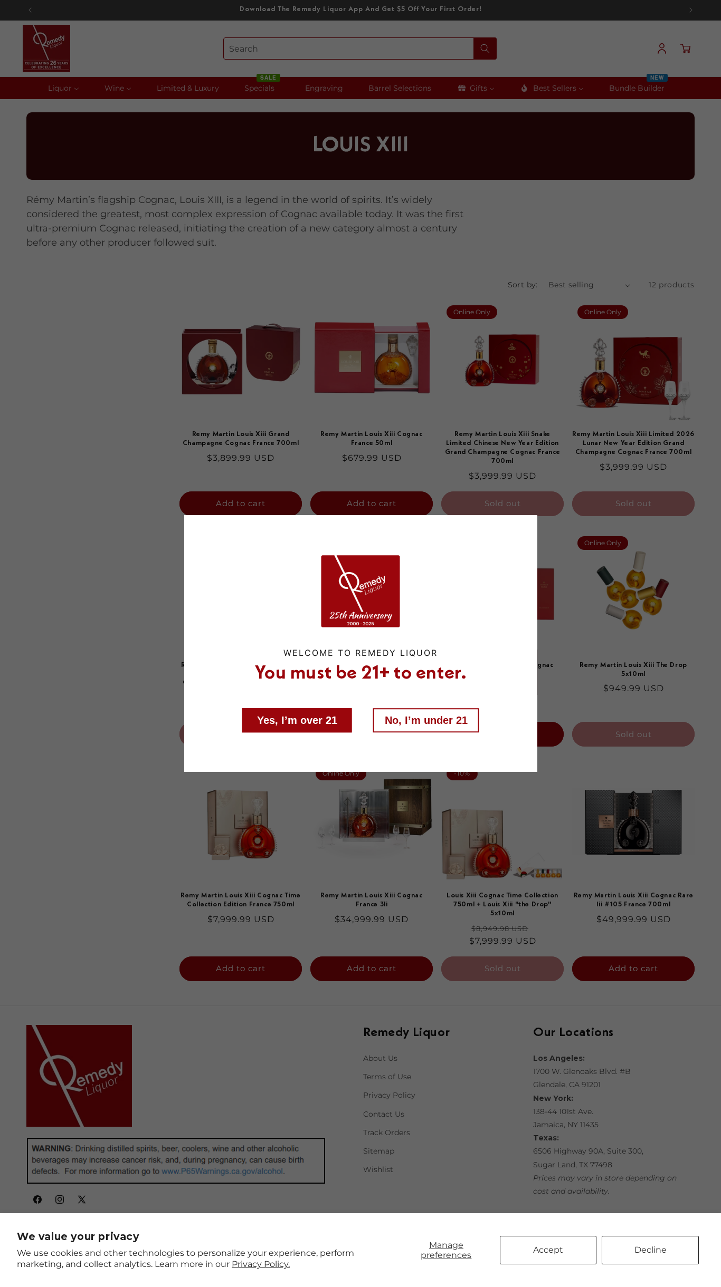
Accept (548, 1250)
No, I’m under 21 (426, 719)
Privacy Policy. (261, 1264)
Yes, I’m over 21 (297, 719)
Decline (650, 1250)
